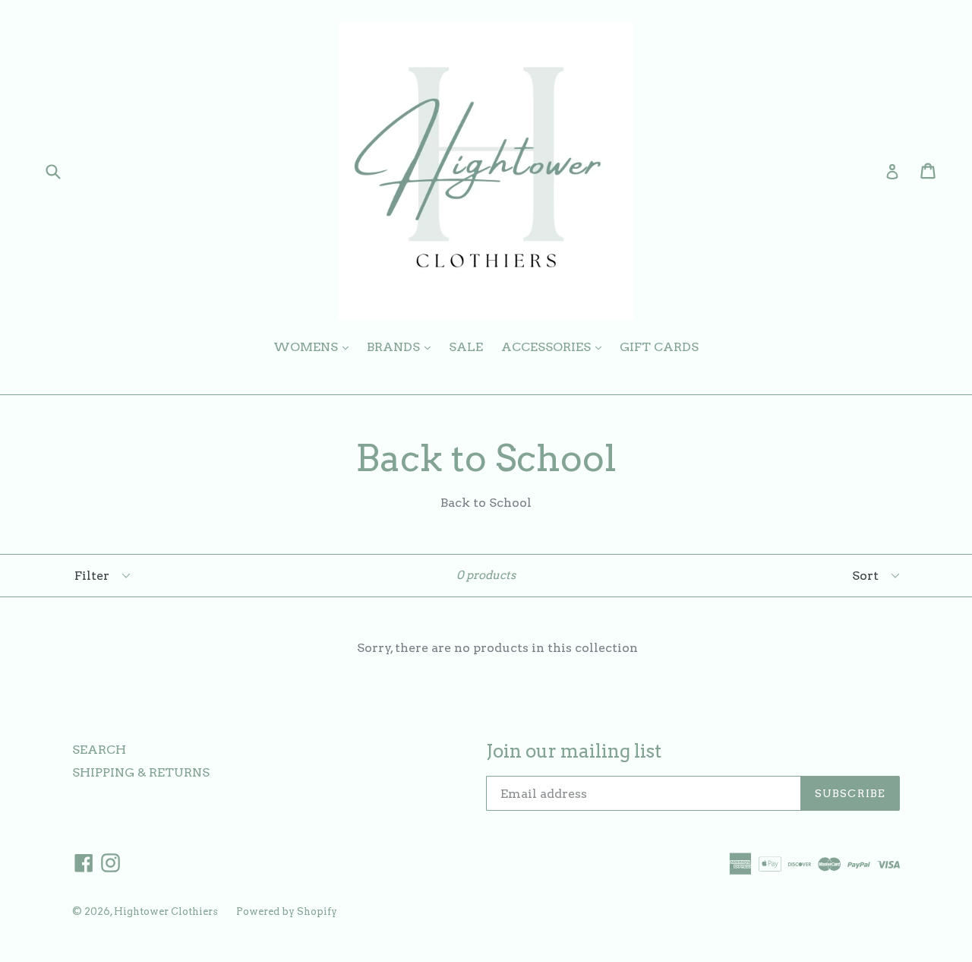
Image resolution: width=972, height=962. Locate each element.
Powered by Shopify (286, 911)
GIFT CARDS (659, 347)
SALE (466, 347)
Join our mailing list (573, 751)
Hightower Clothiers (166, 911)
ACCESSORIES (555, 346)
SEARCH (99, 749)
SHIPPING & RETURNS (141, 772)
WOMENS (314, 346)
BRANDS (402, 346)
